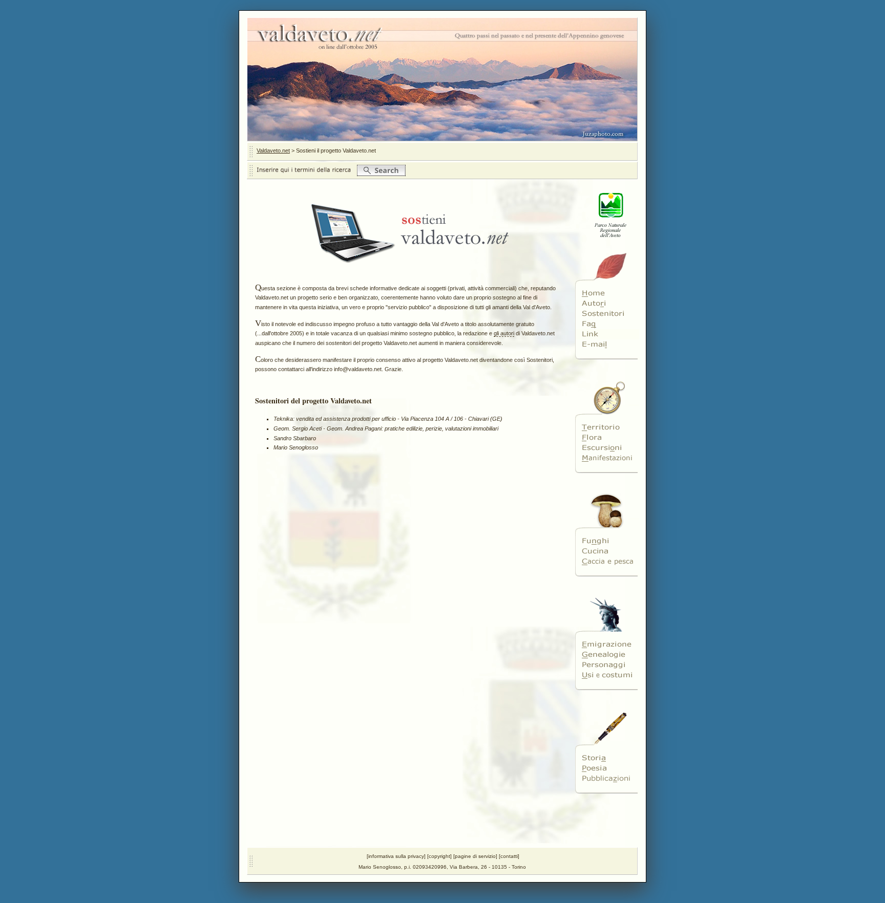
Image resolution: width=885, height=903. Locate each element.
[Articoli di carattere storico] (607, 758)
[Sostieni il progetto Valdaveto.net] (607, 314)
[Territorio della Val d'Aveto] (607, 427)
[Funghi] (607, 541)
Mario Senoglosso (295, 447)
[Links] (607, 334)
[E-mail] (607, 344)
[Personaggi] (607, 665)
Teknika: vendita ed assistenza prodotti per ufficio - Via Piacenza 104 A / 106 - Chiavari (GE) (387, 419)
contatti (509, 856)
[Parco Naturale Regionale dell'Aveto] (607, 244)
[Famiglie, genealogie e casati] (607, 655)
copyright (439, 856)
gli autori (504, 333)
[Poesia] (607, 768)
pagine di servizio (475, 856)
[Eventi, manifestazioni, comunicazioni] (607, 458)
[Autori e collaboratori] (607, 303)
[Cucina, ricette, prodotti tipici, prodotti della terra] (607, 551)
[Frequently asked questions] (607, 324)
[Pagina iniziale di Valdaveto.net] (607, 293)
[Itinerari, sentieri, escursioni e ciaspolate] (607, 448)
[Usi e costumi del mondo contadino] (607, 675)
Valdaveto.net (273, 150)
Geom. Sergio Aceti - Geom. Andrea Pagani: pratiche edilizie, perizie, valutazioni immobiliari (385, 428)
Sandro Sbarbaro (294, 438)
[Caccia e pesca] (607, 561)
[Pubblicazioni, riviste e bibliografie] (607, 778)
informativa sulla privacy (396, 856)
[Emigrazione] (607, 644)
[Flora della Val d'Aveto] (607, 438)
